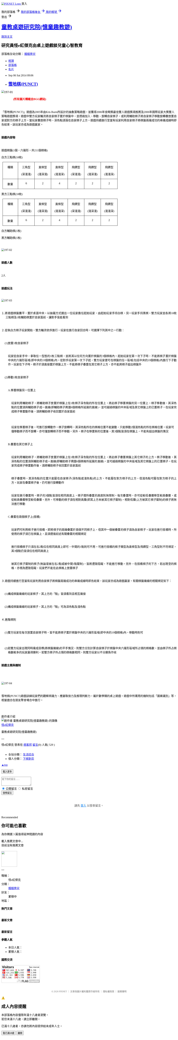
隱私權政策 (108, 991)
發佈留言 (7, 793)
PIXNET (63, 991)
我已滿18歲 (8, 1033)
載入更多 (7, 771)
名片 (11, 69)
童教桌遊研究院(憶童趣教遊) (36, 27)
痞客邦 (27, 744)
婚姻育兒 (29, 53)
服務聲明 (122, 991)
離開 (20, 1033)
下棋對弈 (28, 758)
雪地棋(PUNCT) (23, 84)
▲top (4, 764)
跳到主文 (7, 36)
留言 (35, 744)
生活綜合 (28, 754)
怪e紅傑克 (7, 724)
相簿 (11, 60)
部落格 (12, 65)
